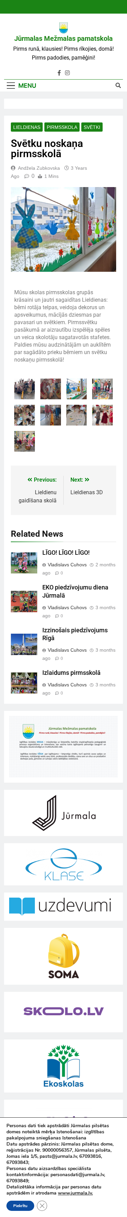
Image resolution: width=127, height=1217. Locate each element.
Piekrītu (20, 1205)
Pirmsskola (62, 127)
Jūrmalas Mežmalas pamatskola (63, 38)
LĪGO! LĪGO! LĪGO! (66, 552)
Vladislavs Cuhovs (67, 564)
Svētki (92, 127)
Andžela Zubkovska (39, 168)
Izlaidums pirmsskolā (71, 672)
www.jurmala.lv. (75, 1193)
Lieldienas (26, 127)
